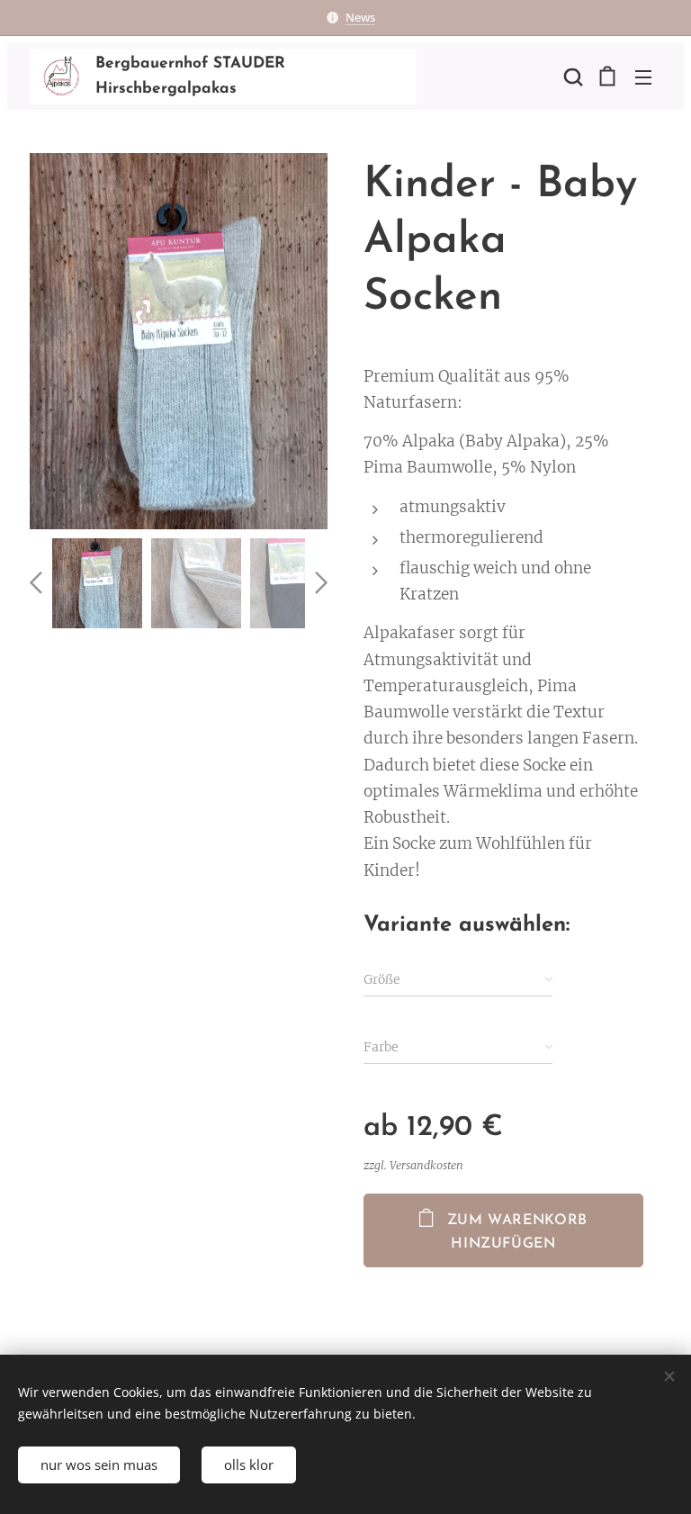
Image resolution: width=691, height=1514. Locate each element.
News (360, 17)
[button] (571, 76)
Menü (643, 77)
